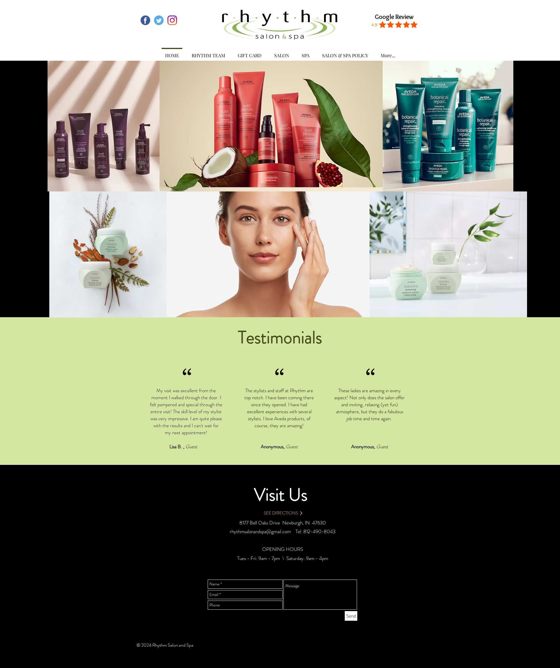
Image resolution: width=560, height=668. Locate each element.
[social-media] (145, 20)
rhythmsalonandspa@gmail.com (260, 531)
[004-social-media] (159, 20)
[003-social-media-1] (172, 20)
